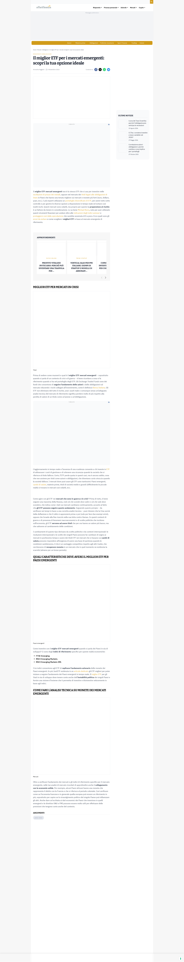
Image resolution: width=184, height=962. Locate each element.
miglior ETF (96, 674)
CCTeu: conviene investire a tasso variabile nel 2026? (138, 135)
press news (38, 818)
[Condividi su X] (100, 69)
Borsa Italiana (99, 387)
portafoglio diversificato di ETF (78, 200)
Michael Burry (83, 210)
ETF (108, 469)
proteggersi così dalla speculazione (48, 216)
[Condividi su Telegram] (108, 69)
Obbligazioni (94, 43)
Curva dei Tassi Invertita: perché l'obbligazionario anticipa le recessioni (138, 123)
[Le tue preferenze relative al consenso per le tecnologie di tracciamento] (180, 958)
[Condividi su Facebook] (95, 69)
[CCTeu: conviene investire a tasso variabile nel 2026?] (122, 136)
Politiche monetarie (107, 43)
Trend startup (81, 258)
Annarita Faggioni (38, 69)
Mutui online (51, 258)
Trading (134, 43)
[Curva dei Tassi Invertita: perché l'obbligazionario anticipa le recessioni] (122, 124)
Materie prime (80, 43)
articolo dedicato (81, 671)
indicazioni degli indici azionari (87, 213)
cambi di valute (39, 484)
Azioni (69, 43)
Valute (142, 43)
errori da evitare (40, 219)
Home (34, 49)
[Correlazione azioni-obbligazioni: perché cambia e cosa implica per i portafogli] (122, 149)
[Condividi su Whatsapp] (104, 69)
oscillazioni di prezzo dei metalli (46, 194)
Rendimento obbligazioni (42, 54)
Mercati (39, 49)
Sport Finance (122, 43)
